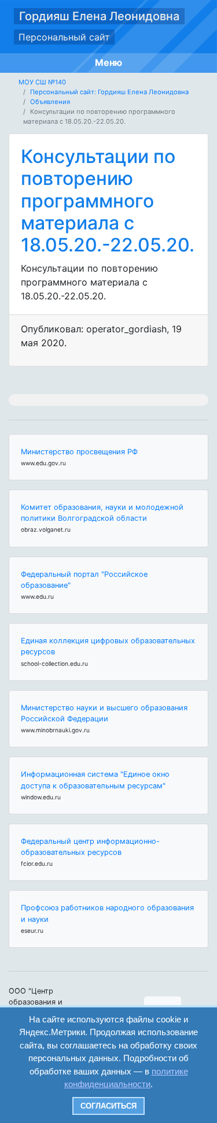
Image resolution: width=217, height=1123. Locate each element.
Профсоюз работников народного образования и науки (107, 913)
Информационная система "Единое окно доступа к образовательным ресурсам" (95, 780)
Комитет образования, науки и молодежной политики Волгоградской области (102, 512)
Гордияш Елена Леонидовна (99, 16)
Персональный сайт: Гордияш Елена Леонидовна (109, 92)
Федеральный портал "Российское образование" (84, 580)
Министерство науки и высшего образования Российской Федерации (104, 713)
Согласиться (108, 1106)
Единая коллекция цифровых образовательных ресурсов (108, 646)
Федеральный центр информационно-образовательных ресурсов (90, 847)
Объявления (50, 102)
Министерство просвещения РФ (79, 451)
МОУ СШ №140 (42, 82)
